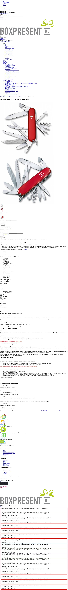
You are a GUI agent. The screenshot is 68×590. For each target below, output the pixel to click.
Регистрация (5, 13)
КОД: (1, 222)
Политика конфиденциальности (8, 452)
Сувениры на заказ (8, 59)
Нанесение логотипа (6, 80)
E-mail (1, 14)
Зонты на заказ (7, 66)
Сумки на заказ (7, 75)
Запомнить (3, 18)
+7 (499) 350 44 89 (44, 410)
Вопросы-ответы (6, 465)
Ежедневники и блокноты (9, 46)
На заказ (4, 63)
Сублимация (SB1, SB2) (9, 87)
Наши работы (5, 464)
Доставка (4, 3)
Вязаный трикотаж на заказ (10, 65)
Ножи (21, 96)
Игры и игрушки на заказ (9, 67)
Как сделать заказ (6, 2)
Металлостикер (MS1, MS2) (10, 84)
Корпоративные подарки (9, 48)
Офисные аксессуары (8, 51)
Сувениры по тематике (9, 55)
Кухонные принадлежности (14, 96)
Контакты (4, 5)
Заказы (4, 8)
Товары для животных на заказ (10, 76)
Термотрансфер (7, 89)
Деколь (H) (7, 82)
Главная (1, 96)
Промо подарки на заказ (9, 73)
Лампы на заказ (7, 69)
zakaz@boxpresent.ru (60, 410)
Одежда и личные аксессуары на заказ (12, 70)
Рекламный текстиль (8, 54)
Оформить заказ (3, 39)
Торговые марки (5, 454)
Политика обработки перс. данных (9, 453)
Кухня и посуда (7, 49)
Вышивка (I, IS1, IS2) (8, 81)
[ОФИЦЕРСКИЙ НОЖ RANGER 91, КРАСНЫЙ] (26, 154)
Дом (5, 45)
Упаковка (6, 57)
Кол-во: (1, 223)
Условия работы (5, 460)
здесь (26, 249)
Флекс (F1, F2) (7, 92)
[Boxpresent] (27, 34)
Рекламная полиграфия (9, 53)
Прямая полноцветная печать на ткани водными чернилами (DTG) (17, 86)
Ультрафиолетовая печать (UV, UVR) (11, 91)
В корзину (2, 229)
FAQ (3, 4)
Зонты (6, 47)
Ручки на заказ (7, 74)
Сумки (6, 56)
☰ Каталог (4, 44)
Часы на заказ (7, 78)
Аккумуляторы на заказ (9, 64)
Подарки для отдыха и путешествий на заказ (13, 71)
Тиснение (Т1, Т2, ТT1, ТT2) (10, 90)
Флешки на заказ (8, 77)
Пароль (1, 15)
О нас (4, 1)
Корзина (1, 38)
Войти (1, 13)
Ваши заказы (5, 472)
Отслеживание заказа (4, 12)
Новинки (4, 61)
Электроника (7, 58)
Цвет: (1, 214)
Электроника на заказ (9, 79)
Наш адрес (4, 451)
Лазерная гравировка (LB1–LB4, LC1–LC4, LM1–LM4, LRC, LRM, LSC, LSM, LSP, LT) (21, 83)
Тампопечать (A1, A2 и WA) (10, 88)
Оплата (4, 462)
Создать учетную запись (4, 16)
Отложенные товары (6, 9)
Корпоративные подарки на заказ (11, 68)
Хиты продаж (5, 62)
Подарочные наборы (8, 52)
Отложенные (5, 473)
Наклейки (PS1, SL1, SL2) (9, 85)
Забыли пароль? (6, 15)
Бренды (4, 60)
